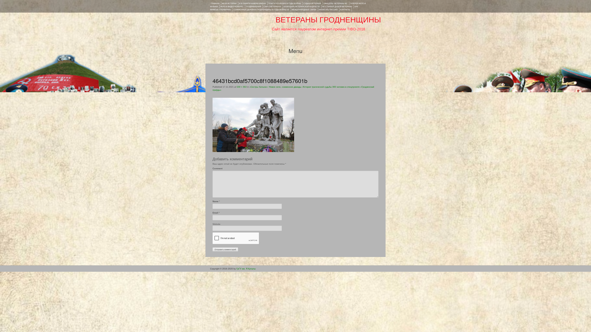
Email (215, 212)
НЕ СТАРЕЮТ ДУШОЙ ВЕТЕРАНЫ (337, 7)
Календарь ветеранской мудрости (302, 7)
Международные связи (304, 10)
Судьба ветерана (312, 3)
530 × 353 (242, 87)
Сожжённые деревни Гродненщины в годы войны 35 (261, 10)
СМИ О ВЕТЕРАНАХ (272, 7)
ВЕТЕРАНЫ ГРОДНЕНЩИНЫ (328, 19)
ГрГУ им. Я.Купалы (246, 268)
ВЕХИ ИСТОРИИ (229, 3)
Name (215, 201)
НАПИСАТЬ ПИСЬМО (328, 10)
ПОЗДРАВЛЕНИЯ (253, 7)
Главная (215, 3)
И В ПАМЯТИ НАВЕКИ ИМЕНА (252, 3)
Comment (218, 168)
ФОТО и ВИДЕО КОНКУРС (231, 7)
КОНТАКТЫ (345, 10)
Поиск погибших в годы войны (284, 3)
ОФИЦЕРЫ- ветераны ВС (336, 3)
